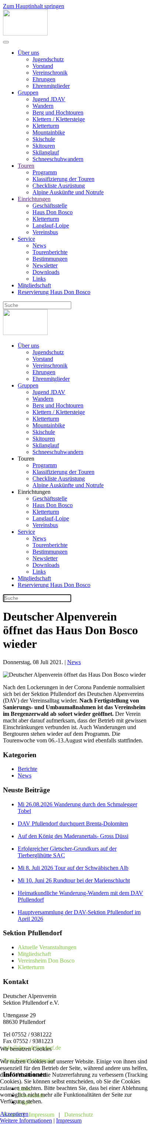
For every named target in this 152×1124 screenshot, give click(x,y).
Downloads (45, 272)
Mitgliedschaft (34, 285)
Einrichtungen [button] (34, 492)
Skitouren (43, 146)
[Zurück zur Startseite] (25, 33)
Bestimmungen (50, 259)
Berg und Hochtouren (57, 112)
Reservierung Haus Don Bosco (54, 292)
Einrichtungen (34, 199)
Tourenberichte (50, 252)
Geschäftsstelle (49, 205)
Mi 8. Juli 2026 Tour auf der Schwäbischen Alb (73, 868)
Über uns (28, 52)
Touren (26, 166)
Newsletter (45, 265)
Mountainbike (48, 132)
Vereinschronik (50, 72)
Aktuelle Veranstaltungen (47, 947)
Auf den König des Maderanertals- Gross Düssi (73, 836)
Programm (44, 172)
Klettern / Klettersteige (58, 119)
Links (39, 279)
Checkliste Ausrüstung (58, 185)
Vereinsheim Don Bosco (46, 960)
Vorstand (42, 66)
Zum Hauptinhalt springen (33, 6)
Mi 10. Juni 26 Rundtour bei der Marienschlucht (74, 880)
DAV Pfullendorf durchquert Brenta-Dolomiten (73, 823)
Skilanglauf (45, 152)
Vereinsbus (45, 232)
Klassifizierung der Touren (63, 179)
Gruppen (28, 92)
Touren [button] (26, 458)
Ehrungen (43, 79)
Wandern (42, 106)
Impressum (69, 1120)
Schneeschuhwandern (57, 159)
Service (26, 239)
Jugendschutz (48, 59)
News (39, 245)
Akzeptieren (14, 1114)
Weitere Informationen (26, 1120)
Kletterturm (45, 126)
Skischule (43, 139)
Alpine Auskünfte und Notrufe (68, 192)
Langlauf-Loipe (50, 225)
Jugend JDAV (48, 99)
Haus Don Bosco (52, 212)
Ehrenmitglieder (51, 86)
